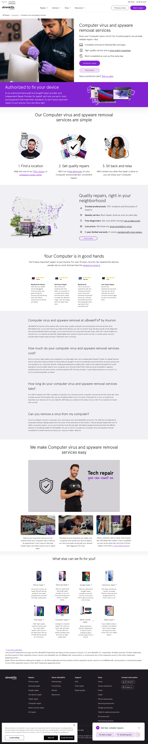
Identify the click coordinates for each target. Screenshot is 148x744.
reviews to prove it (91, 265)
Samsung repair (61, 585)
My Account (142, 2)
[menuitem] (44, 8)
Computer (15, 15)
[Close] (74, 725)
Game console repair (85, 621)
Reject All (51, 738)
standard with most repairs (129, 232)
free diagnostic (75, 171)
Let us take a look (132, 220)
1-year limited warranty (121, 546)
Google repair (85, 585)
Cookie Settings (14, 738)
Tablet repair (108, 620)
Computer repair (61, 620)
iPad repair (38, 620)
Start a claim (107, 76)
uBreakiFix (11, 2)
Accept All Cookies (67, 738)
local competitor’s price (121, 226)
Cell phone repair (108, 585)
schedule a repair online (30, 174)
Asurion (4, 2)
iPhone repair (38, 585)
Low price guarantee (14, 650)
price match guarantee (120, 50)
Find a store (88, 238)
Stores (132, 2)
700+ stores (38, 171)
